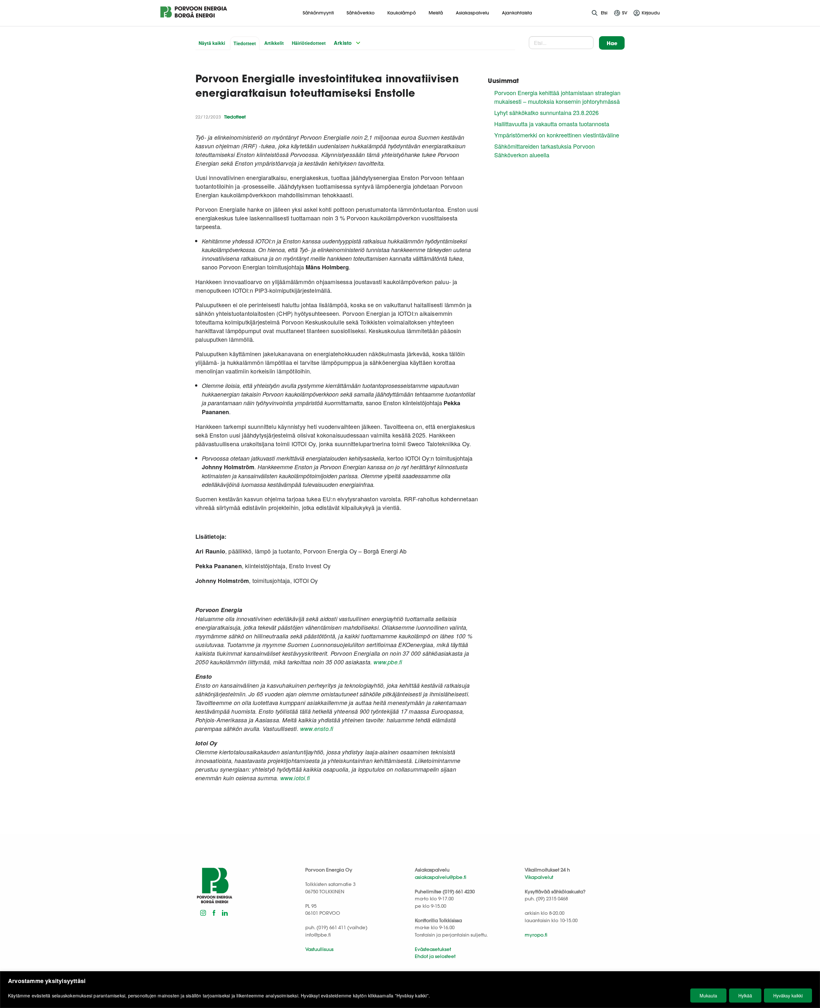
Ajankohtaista (517, 13)
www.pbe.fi (387, 662)
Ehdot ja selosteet (435, 956)
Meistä (436, 13)
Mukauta (708, 995)
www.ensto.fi (318, 729)
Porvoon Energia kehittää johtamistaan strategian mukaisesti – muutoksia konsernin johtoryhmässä (557, 96)
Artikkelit (274, 43)
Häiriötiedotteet (309, 43)
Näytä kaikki (212, 43)
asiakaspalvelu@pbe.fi (440, 877)
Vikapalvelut (539, 877)
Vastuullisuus (319, 949)
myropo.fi (536, 935)
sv (624, 13)
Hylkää (745, 995)
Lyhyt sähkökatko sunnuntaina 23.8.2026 (546, 112)
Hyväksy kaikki (788, 995)
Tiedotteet (245, 43)
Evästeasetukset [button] (433, 949)
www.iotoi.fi (294, 778)
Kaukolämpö (401, 13)
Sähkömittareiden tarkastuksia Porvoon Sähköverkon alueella (544, 150)
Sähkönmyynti (318, 13)
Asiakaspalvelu (472, 13)
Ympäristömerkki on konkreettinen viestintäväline (556, 135)
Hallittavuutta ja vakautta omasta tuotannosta (551, 123)
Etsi (604, 13)
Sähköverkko (360, 13)
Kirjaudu (651, 13)
